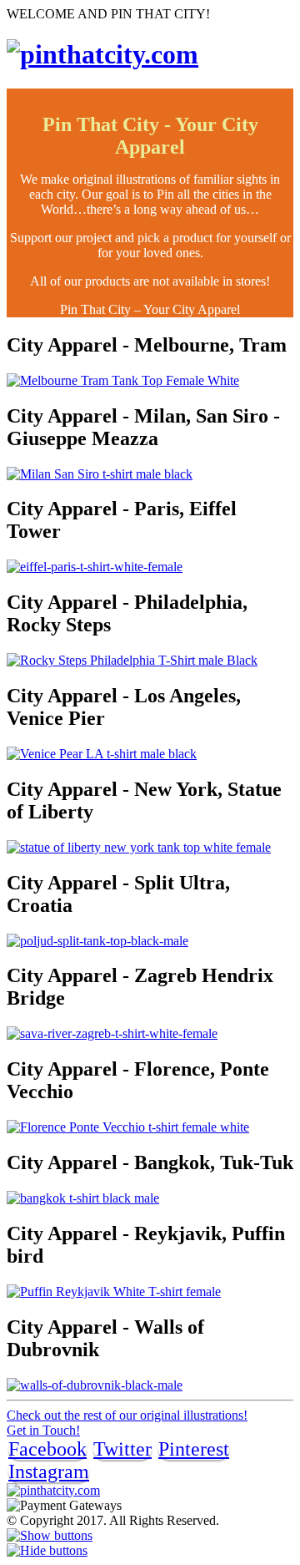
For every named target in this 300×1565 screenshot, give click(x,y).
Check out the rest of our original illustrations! (127, 1415)
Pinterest (193, 1449)
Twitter (122, 1449)
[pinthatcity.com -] (102, 54)
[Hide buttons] (47, 1550)
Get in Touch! (43, 1430)
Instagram (48, 1471)
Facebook (47, 1449)
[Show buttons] (49, 1535)
